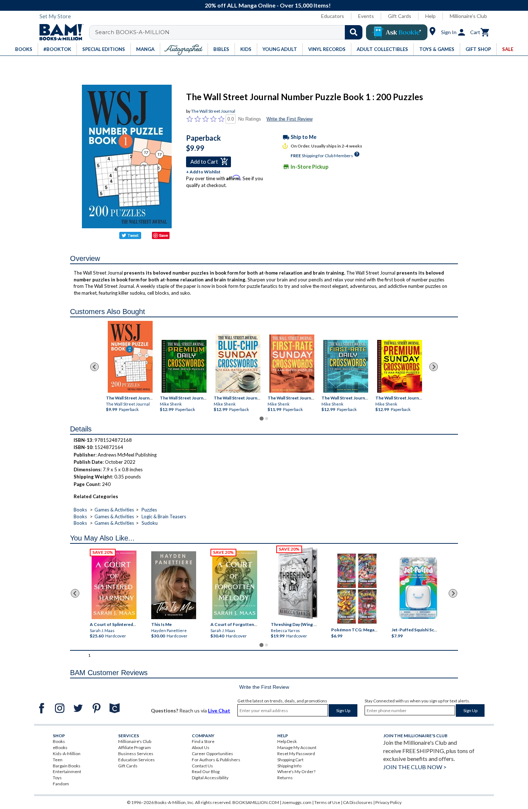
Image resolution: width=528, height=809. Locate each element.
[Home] (59, 32)
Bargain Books (66, 765)
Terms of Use (327, 802)
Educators (332, 16)
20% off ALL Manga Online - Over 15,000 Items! (268, 5)
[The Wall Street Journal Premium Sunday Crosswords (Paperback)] (399, 366)
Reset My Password (296, 753)
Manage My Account (296, 747)
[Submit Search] (353, 32)
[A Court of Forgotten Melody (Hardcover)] (234, 585)
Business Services (135, 753)
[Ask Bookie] (396, 32)
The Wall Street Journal (213, 111)
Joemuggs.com (296, 802)
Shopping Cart (290, 759)
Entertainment (67, 771)
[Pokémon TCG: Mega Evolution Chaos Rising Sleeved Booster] (356, 589)
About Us (200, 747)
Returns (285, 777)
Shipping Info (289, 765)
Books (80, 510)
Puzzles (149, 510)
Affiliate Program (134, 747)
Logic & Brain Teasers (164, 516)
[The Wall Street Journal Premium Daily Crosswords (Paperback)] (184, 366)
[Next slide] (433, 367)
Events (366, 16)
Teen (57, 759)
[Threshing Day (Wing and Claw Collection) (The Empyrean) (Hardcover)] (298, 583)
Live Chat (219, 710)
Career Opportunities (212, 753)
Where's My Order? (296, 771)
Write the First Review (289, 119)
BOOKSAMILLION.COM (255, 802)
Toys (57, 777)
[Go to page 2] (266, 418)
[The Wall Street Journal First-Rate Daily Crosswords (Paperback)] (345, 366)
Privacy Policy (388, 802)
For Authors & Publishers (216, 759)
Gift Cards (399, 16)
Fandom (61, 783)
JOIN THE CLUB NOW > (414, 766)
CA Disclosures (357, 802)
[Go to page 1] (261, 418)
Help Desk (287, 741)
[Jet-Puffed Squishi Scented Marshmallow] (418, 589)
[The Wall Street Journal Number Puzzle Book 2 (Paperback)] (130, 357)
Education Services (136, 759)
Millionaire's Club (468, 16)
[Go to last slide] (94, 367)
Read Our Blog (205, 771)
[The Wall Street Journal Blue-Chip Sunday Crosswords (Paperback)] (238, 363)
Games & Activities (114, 510)
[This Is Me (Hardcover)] (173, 585)
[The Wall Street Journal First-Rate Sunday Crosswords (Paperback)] (291, 364)
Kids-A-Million (66, 753)
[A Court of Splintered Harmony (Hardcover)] (114, 585)
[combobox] (230, 32)
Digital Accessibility (210, 777)
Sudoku (150, 523)
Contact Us (202, 765)
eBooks (60, 747)
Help (430, 16)
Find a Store (203, 741)
